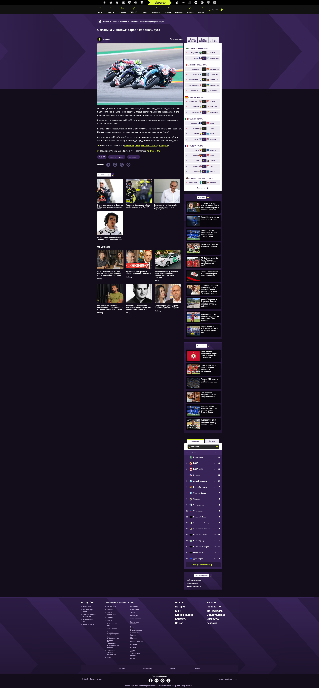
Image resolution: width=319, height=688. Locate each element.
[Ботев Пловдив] (136, 2)
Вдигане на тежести (134, 623)
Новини (111, 12)
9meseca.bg (147, 668)
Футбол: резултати (194, 586)
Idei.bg (172, 668)
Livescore (179, 12)
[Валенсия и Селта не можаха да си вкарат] (203, 248)
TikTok (153, 146)
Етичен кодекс (184, 614)
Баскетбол (134, 609)
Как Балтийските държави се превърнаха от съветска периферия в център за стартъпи (166, 274)
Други (109, 657)
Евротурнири (88, 624)
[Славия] (177, 2)
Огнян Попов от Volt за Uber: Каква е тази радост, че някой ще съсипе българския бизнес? (109, 273)
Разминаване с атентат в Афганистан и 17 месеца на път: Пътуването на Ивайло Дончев (110, 307)
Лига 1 (195, 146)
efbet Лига (198, 48)
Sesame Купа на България (89, 615)
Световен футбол (133, 11)
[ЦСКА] (111, 2)
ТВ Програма (201, 11)
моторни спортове (116, 157)
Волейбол (134, 606)
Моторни (123, 22)
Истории (168, 12)
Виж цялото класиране (201, 565)
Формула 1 (134, 616)
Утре (213, 40)
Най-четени (201, 346)
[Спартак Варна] (142, 2)
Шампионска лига (112, 625)
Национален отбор (88, 620)
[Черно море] (208, 2)
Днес (203, 40)
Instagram (163, 146)
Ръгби (132, 659)
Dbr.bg (197, 668)
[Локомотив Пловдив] (196, 2)
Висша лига (197, 65)
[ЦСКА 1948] (117, 2)
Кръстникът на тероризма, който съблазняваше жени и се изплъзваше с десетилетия (138, 307)
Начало (99, 12)
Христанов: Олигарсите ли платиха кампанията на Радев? (138, 272)
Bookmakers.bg (192, 583)
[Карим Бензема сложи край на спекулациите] (203, 221)
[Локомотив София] (202, 2)
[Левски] (123, 2)
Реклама (212, 623)
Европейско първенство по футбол (113, 645)
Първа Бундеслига (111, 613)
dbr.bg (99, 279)
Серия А (195, 119)
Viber (137, 146)
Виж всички (201, 188)
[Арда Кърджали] (129, 2)
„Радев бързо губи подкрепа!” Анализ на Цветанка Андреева (167, 306)
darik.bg (129, 277)
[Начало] (100, 22)
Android (151, 151)
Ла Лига (196, 97)
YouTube (145, 146)
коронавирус (133, 157)
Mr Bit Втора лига (200, 178)
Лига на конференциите (113, 633)
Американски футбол (135, 655)
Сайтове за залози (194, 580)
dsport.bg (106, 39)
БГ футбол (122, 12)
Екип (178, 610)
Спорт (145, 12)
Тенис (132, 613)
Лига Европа (112, 629)
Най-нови (201, 197)
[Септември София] (183, 3)
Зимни (133, 635)
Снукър (133, 647)
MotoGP (102, 157)
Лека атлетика (136, 619)
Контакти (180, 619)
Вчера (192, 40)
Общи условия (216, 614)
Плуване (133, 644)
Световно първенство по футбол (113, 639)
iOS (158, 151)
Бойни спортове (136, 641)
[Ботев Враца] (214, 2)
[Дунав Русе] (190, 2)
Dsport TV (190, 12)
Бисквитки (213, 619)
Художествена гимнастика (136, 631)
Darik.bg (122, 668)
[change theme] (221, 9)
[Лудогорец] (104, 2)
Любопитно (156, 12)
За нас (179, 623)
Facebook (129, 146)
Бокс (132, 627)
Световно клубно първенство (111, 652)
